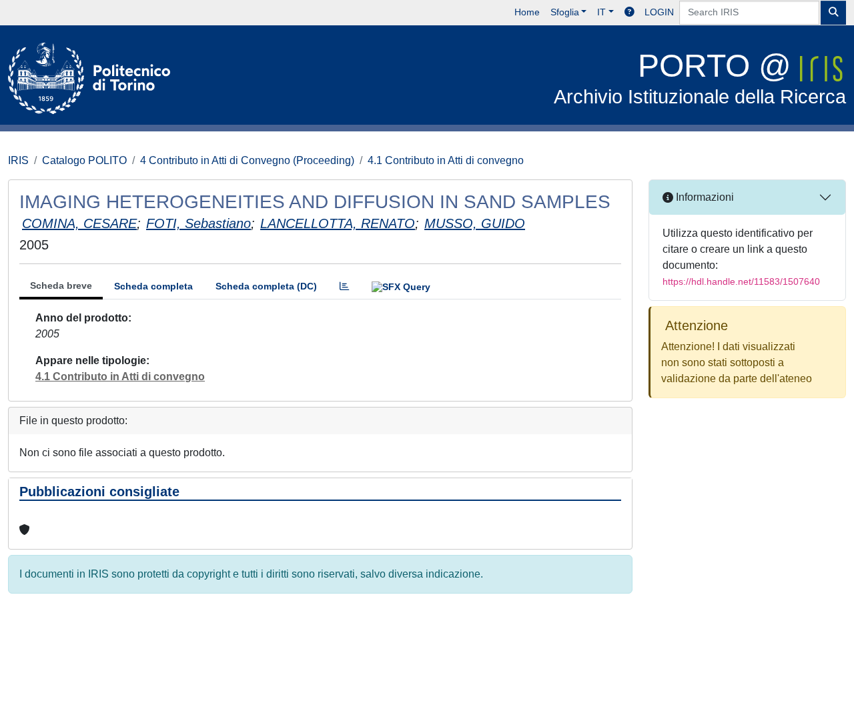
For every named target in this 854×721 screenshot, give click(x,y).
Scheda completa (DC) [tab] (266, 286)
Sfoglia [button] (564, 12)
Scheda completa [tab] (153, 286)
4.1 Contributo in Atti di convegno (446, 160)
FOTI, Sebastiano (198, 223)
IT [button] (601, 12)
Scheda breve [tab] (61, 285)
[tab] (344, 286)
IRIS (18, 160)
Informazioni (703, 197)
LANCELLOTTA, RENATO (337, 223)
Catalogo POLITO (84, 160)
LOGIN (659, 12)
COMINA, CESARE (79, 223)
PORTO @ (700, 77)
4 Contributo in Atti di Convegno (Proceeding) (247, 160)
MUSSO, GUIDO (474, 223)
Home (527, 12)
